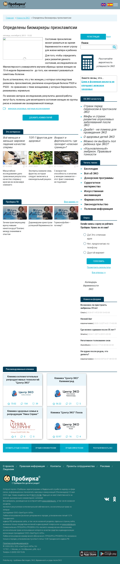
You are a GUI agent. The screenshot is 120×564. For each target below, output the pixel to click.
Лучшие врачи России (74, 448)
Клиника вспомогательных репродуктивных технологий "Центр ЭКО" (22, 379)
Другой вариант (95, 252)
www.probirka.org (49, 501)
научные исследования (38, 108)
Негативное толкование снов (95, 340)
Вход (108, 37)
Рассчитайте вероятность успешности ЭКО (105, 62)
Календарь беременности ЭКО (90, 285)
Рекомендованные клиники (20, 369)
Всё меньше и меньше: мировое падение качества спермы (14, 142)
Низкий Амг (86, 319)
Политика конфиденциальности (15, 543)
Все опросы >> (99, 272)
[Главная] (14, 5)
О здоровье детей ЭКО (98, 136)
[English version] (103, 4)
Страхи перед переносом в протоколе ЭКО (99, 109)
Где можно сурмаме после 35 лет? (98, 330)
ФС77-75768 (36, 495)
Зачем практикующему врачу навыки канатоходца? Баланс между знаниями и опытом (14, 228)
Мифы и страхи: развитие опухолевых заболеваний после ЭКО (98, 121)
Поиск (84, 43)
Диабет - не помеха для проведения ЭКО (99, 131)
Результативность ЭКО (102, 448)
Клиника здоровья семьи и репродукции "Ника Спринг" (22, 413)
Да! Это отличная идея (96, 236)
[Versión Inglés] (110, 4)
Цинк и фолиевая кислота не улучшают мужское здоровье (97, 85)
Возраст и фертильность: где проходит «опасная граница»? (65, 142)
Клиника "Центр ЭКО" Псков (67, 412)
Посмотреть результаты (99, 267)
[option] (15, 161)
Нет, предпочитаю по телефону (98, 245)
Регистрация (93, 37)
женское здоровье (17, 108)
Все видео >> (71, 201)
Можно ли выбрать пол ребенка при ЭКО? (99, 143)
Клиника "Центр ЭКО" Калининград (66, 380)
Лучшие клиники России (45, 448)
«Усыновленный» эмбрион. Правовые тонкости (97, 151)
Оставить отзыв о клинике (17, 448)
